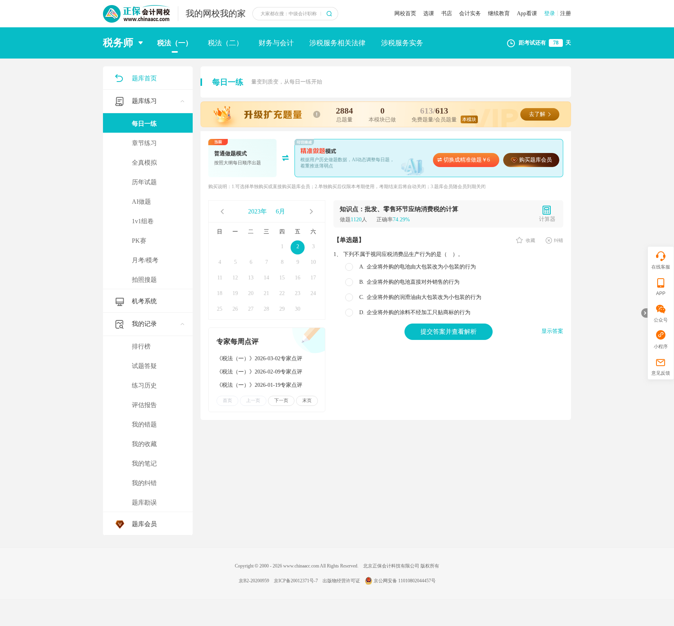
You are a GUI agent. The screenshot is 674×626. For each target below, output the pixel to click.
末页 (307, 400)
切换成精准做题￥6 (466, 160)
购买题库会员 (535, 160)
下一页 (281, 400)
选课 (428, 13)
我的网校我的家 (216, 13)
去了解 (537, 114)
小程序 (661, 346)
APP (660, 293)
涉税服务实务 (402, 43)
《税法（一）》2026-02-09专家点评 (259, 372)
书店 (446, 13)
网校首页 (405, 13)
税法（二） (225, 43)
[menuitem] (148, 189)
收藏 (530, 240)
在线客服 (660, 267)
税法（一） (174, 43)
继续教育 (499, 13)
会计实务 (470, 13)
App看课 (527, 13)
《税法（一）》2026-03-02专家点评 (259, 358)
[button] (125, 43)
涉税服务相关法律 (337, 43)
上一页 (253, 400)
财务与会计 (276, 43)
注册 (565, 13)
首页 (227, 400)
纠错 (558, 240)
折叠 (644, 313)
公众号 (661, 320)
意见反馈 (660, 373)
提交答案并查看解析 (448, 331)
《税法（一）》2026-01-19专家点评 (259, 385)
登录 (549, 13)
